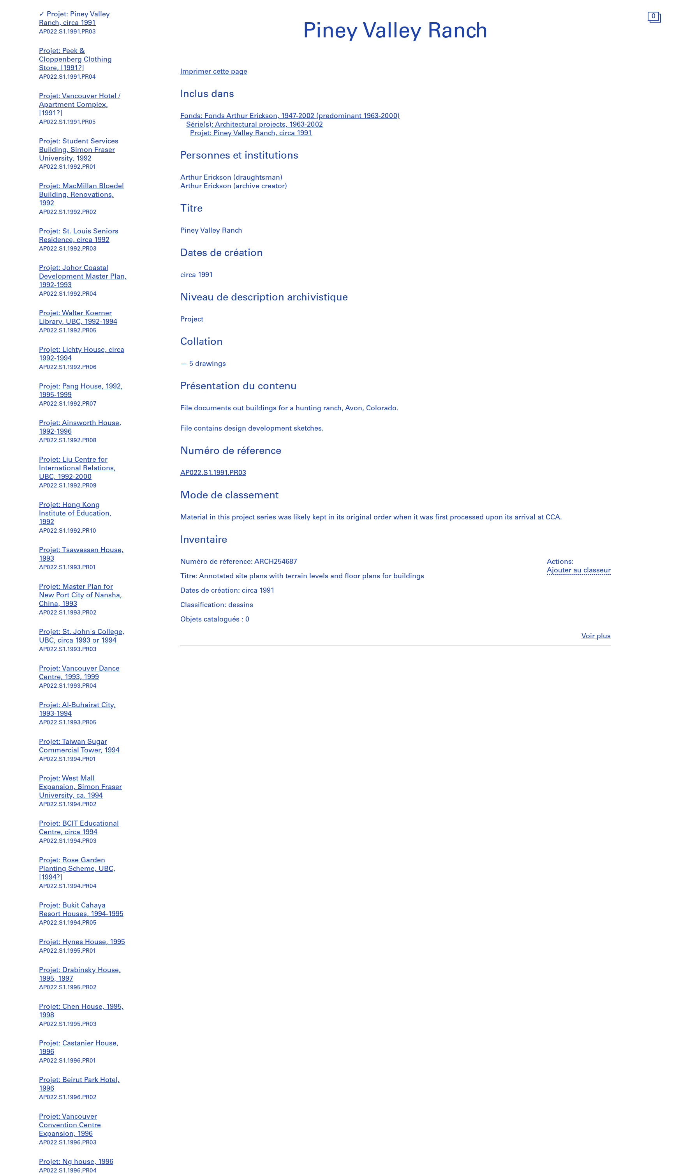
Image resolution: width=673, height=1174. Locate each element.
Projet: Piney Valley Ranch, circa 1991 (251, 133)
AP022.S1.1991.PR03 (213, 473)
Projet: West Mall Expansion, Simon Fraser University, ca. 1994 (80, 787)
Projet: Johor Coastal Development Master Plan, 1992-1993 (83, 277)
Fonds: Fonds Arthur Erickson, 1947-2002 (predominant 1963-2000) (290, 116)
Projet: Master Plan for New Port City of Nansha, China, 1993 (80, 596)
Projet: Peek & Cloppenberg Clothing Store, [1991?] (75, 60)
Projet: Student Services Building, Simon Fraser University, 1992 (78, 150)
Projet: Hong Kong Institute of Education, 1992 (75, 514)
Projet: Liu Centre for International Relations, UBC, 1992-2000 (77, 469)
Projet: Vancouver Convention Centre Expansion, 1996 (70, 1126)
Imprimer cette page (213, 72)
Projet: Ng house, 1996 (76, 1162)
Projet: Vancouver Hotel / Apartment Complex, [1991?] (79, 105)
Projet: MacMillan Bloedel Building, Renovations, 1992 (81, 196)
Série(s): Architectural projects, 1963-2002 (254, 125)
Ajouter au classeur (579, 570)
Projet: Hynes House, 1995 (82, 942)
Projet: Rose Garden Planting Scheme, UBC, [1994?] (77, 869)
